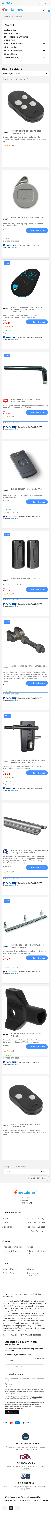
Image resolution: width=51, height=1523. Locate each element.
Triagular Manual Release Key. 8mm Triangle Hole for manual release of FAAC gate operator (25, 1041)
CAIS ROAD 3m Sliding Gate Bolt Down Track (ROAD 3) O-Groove (29, 851)
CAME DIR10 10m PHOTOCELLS (25, 579)
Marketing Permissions (14, 1374)
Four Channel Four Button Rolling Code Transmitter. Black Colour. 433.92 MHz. (20, 316)
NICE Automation (13, 50)
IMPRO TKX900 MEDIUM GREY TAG (27, 217)
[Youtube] (17, 1508)
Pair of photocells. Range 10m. (16, 585)
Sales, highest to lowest (25, 73)
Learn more (33, 1406)
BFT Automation (12, 33)
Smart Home (10, 54)
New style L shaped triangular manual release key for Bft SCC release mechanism (25, 407)
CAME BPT (9, 40)
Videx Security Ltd (13, 57)
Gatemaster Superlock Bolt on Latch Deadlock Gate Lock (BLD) (28, 761)
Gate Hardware (12, 47)
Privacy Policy (36, 1397)
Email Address (11, 1361)
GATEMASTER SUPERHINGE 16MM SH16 (29, 666)
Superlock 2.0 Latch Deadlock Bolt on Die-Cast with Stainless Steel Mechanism (23, 767)
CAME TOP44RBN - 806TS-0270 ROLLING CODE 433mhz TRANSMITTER (26, 309)
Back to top (39, 1178)
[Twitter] (11, 1508)
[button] (35, 9)
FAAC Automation (13, 44)
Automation (10, 30)
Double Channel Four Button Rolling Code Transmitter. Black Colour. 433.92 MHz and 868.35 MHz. (24, 139)
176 (14, 1171)
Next (44, 1171)
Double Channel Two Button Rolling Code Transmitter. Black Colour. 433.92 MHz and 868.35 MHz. (24, 1132)
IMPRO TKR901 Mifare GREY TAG (26, 489)
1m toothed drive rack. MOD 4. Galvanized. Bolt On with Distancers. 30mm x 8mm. (25, 952)
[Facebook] (4, 1508)
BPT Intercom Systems (16, 37)
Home (9, 24)
